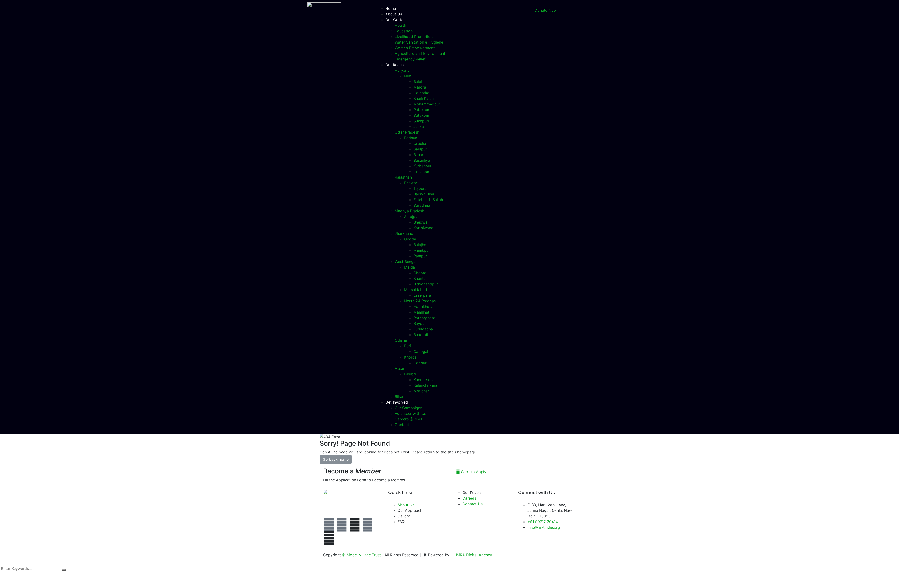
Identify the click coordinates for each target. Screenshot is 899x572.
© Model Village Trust (362, 555)
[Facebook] (329, 525)
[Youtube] (367, 525)
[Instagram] (342, 525)
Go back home (336, 459)
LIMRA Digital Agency (472, 555)
